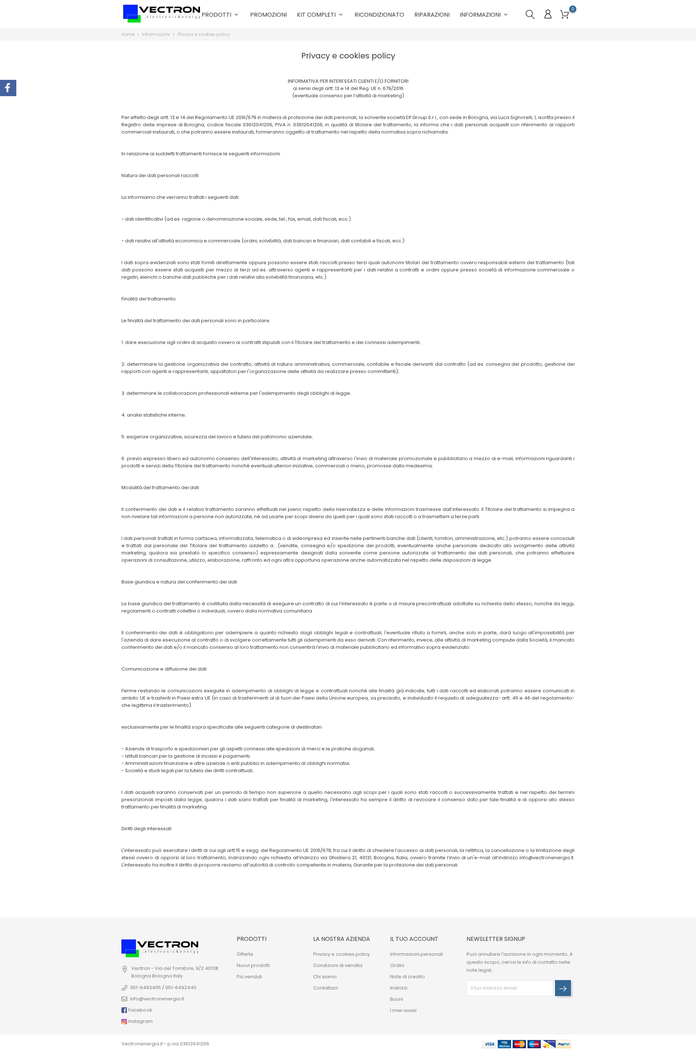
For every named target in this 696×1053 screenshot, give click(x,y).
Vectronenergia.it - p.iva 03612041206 (165, 1043)
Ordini (397, 965)
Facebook (139, 1010)
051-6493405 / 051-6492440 (163, 987)
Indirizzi (398, 987)
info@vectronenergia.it (157, 998)
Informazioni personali (416, 954)
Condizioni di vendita (337, 965)
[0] (564, 14)
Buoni (396, 999)
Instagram (140, 1021)
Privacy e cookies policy (341, 954)
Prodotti (221, 15)
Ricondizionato (379, 15)
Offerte (245, 954)
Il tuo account (414, 939)
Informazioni (484, 15)
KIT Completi (320, 15)
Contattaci (325, 987)
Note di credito (407, 976)
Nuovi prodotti (253, 965)
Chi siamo (325, 976)
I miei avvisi (403, 1010)
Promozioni (268, 15)
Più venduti (249, 976)
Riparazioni (432, 15)
